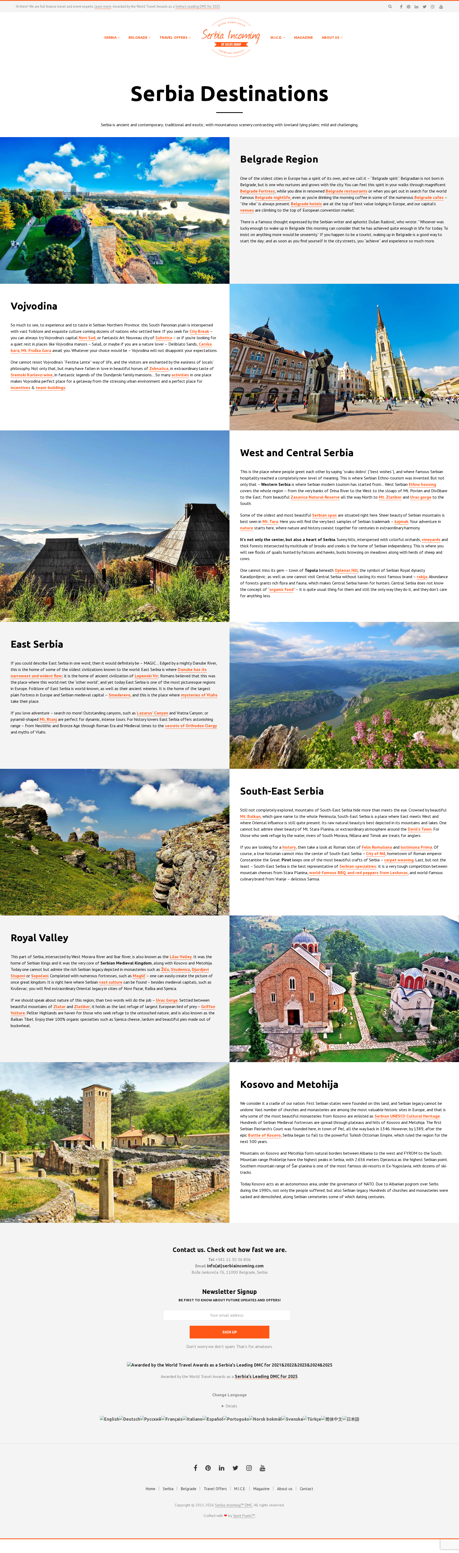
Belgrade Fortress (257, 191)
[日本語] (350, 1418)
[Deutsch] (129, 1418)
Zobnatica (158, 368)
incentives (20, 387)
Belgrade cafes (429, 197)
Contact (306, 1488)
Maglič (139, 975)
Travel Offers (215, 1488)
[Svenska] (292, 1418)
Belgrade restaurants (346, 191)
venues (247, 210)
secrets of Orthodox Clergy (191, 725)
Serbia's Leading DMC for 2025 (197, 6)
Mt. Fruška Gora (36, 350)
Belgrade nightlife (272, 197)
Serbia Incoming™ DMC (233, 1505)
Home (150, 1488)
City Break (199, 331)
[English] (109, 1418)
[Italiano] (192, 1418)
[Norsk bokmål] (265, 1418)
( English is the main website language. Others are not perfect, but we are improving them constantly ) (229, 1406)
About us (284, 1488)
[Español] (212, 1418)
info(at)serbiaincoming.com (235, 1265)
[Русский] (150, 1418)
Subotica (163, 337)
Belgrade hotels (306, 203)
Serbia (168, 1488)
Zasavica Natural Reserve (315, 497)
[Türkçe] (312, 1418)
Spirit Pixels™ (244, 1516)
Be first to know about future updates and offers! (229, 1300)
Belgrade (188, 1488)
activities (180, 374)
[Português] (236, 1418)
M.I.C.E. (240, 1488)
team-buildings (50, 387)
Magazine (261, 1488)
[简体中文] (331, 1418)
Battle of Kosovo (264, 1135)
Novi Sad (87, 337)
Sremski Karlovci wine (32, 374)
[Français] (171, 1418)
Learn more (103, 6)
